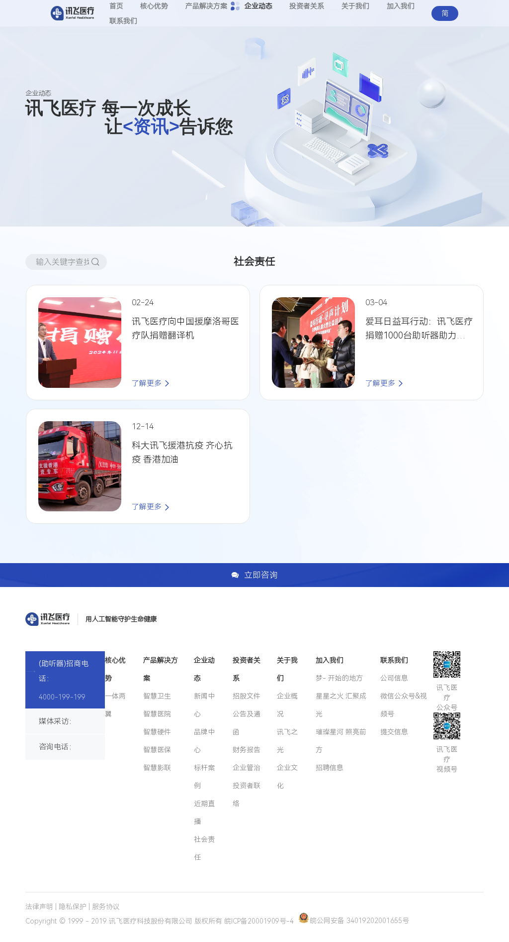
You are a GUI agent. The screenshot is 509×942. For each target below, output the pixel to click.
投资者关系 (246, 669)
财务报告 (246, 750)
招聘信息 (329, 768)
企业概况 (287, 705)
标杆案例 (204, 777)
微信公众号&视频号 (403, 705)
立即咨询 (261, 575)
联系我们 (123, 21)
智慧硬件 (157, 732)
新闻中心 (204, 705)
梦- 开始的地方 (339, 678)
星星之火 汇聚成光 (341, 705)
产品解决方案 (160, 669)
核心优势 (115, 669)
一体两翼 (115, 705)
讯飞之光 (287, 741)
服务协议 (106, 907)
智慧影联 (157, 768)
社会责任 (204, 848)
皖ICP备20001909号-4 (259, 921)
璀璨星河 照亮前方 (341, 741)
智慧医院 (157, 714)
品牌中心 (204, 741)
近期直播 (204, 812)
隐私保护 (72, 907)
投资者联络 (246, 795)
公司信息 (394, 678)
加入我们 (329, 660)
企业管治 (246, 768)
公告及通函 (246, 723)
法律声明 (39, 907)
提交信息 (394, 732)
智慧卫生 (157, 696)
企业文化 (287, 777)
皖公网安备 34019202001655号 (359, 921)
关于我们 (287, 669)
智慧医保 (157, 750)
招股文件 (246, 696)
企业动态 (204, 669)
